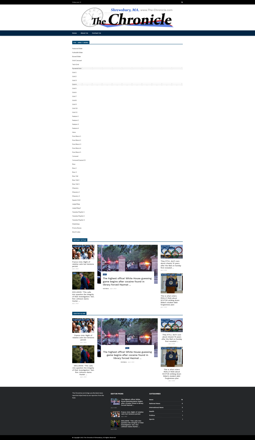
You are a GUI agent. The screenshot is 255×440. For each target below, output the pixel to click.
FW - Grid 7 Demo (80, 42)
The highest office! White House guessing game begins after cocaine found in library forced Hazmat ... (132, 402)
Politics (178, 274)
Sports (172, 248)
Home (74, 33)
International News (79, 246)
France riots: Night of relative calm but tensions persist (83, 264)
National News (166, 274)
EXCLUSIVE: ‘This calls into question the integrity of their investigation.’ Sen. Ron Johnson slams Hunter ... (83, 296)
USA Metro (106, 288)
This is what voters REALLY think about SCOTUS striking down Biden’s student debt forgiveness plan (170, 300)
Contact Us (96, 33)
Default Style (79, 240)
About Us (84, 33)
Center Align (79, 313)
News (104, 274)
